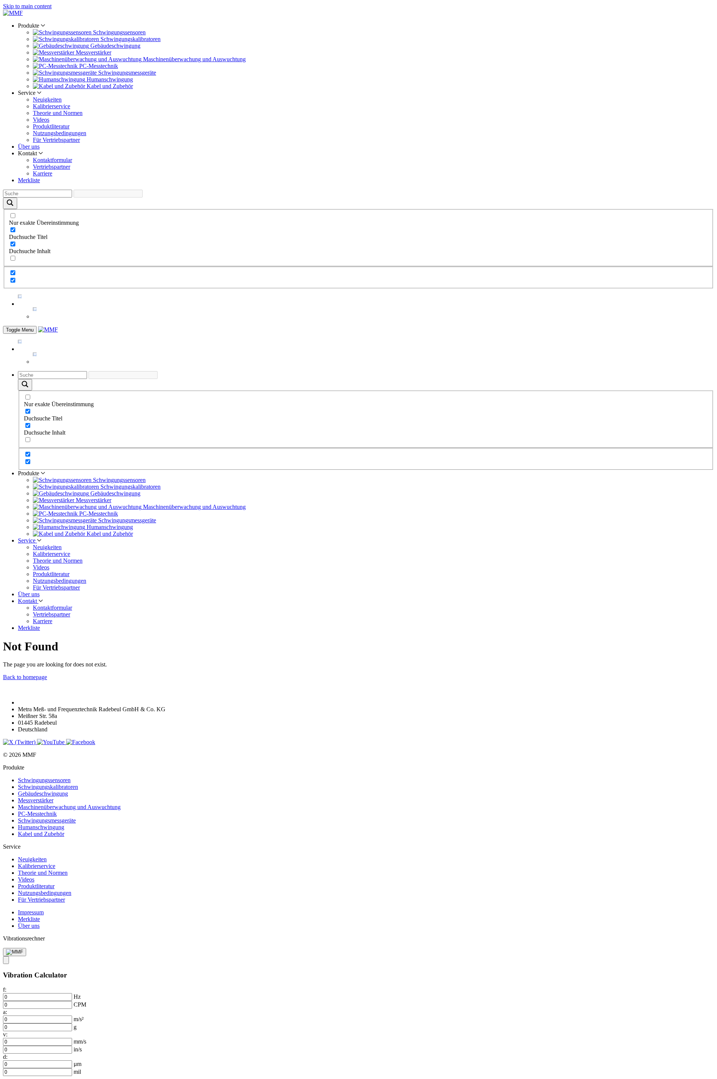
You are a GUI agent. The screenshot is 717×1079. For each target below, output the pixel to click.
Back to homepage (25, 677)
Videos (41, 119)
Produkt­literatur (51, 126)
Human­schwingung (41, 827)
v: (5, 1034)
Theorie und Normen (58, 113)
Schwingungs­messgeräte (47, 820)
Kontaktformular (52, 160)
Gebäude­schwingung (43, 793)
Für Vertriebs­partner (56, 140)
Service (27, 540)
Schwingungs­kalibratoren (48, 787)
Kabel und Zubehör (41, 834)
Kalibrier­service (51, 106)
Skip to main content (27, 6)
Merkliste (29, 180)
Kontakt (28, 601)
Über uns (29, 146)
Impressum (31, 912)
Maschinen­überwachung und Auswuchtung (69, 807)
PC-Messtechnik (37, 814)
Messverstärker (35, 800)
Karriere (42, 173)
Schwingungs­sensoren (44, 780)
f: (4, 989)
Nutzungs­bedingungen (59, 133)
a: (5, 1012)
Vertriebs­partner (51, 167)
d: (5, 1057)
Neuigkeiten (47, 99)
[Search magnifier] (10, 203)
